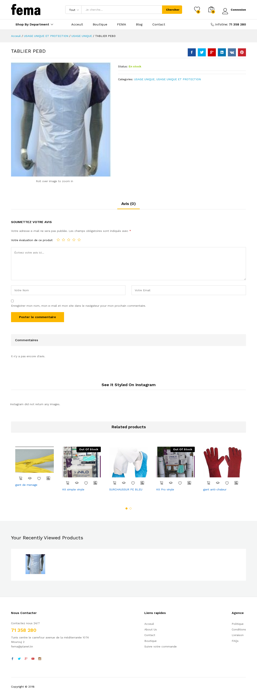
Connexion (238, 9)
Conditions (239, 629)
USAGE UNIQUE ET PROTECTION (178, 79)
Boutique (100, 24)
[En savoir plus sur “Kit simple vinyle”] (67, 482)
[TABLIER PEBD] (192, 52)
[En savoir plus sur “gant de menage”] (20, 478)
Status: (123, 66)
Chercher (172, 9)
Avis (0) (128, 204)
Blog (139, 24)
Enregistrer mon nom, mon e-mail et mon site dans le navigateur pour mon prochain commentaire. (78, 305)
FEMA (121, 24)
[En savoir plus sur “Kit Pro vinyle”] (161, 482)
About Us (150, 629)
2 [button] (131, 508)
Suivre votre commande (160, 646)
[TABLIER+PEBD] (202, 52)
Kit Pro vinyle (165, 489)
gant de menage (26, 484)
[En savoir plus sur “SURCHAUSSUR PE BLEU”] (114, 482)
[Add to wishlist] (39, 478)
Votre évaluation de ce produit (32, 240)
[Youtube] (33, 659)
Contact (158, 24)
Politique (238, 623)
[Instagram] (39, 659)
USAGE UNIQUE (144, 79)
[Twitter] (19, 659)
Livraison (238, 635)
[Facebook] (12, 659)
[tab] (128, 205)
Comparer (48, 478)
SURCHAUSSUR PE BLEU (125, 489)
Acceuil (77, 24)
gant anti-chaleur (214, 489)
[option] (34, 467)
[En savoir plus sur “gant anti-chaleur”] (208, 482)
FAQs (235, 640)
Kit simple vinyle (73, 489)
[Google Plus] (26, 659)
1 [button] (126, 508)
